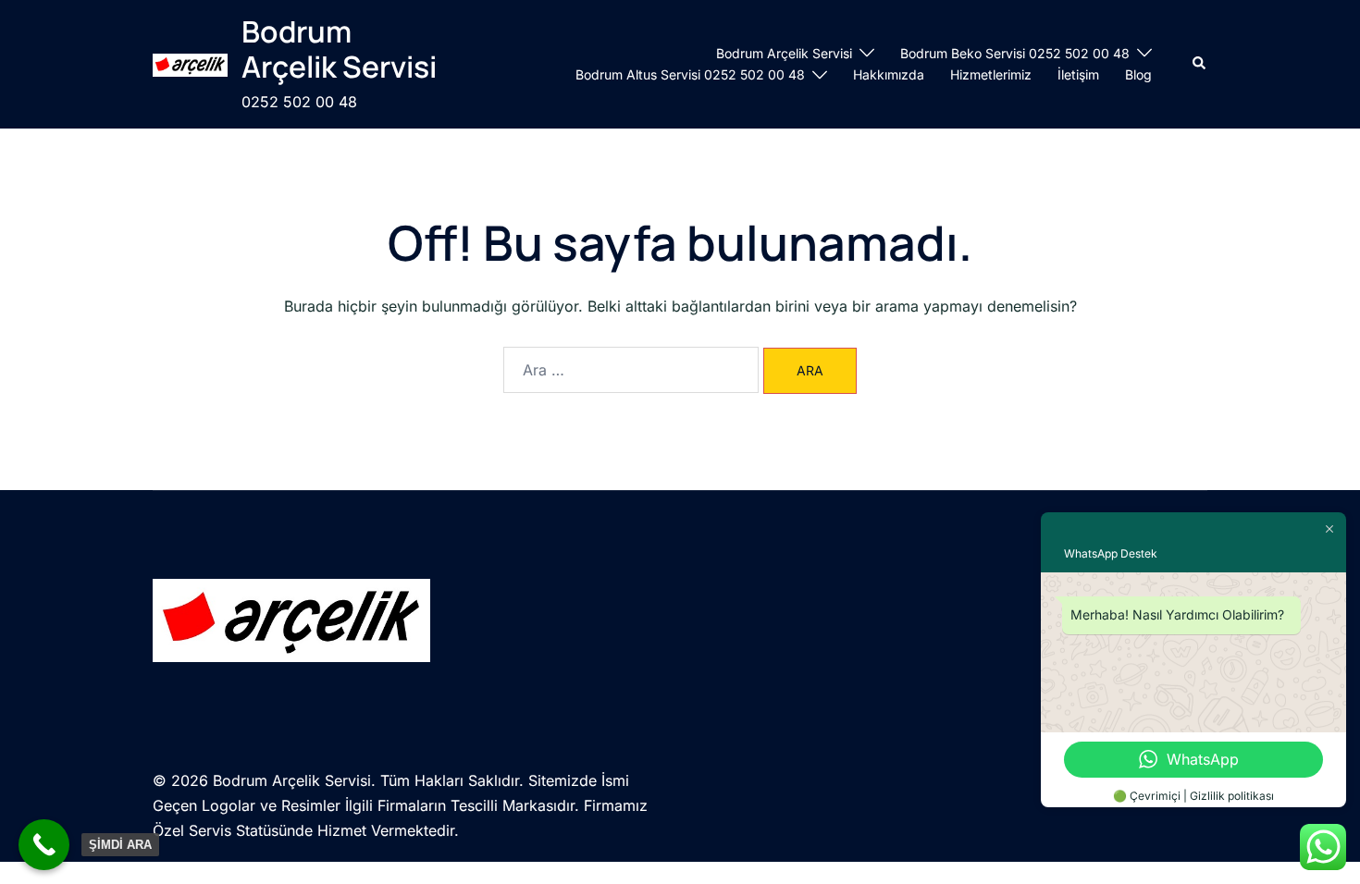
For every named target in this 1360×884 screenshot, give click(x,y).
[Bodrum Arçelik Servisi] (190, 64)
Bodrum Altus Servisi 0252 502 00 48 (690, 74)
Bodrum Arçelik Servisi (339, 49)
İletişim (1078, 74)
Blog (1138, 74)
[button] (1200, 63)
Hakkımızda (888, 74)
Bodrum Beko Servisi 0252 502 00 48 (1015, 53)
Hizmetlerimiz (991, 74)
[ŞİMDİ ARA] (44, 844)
